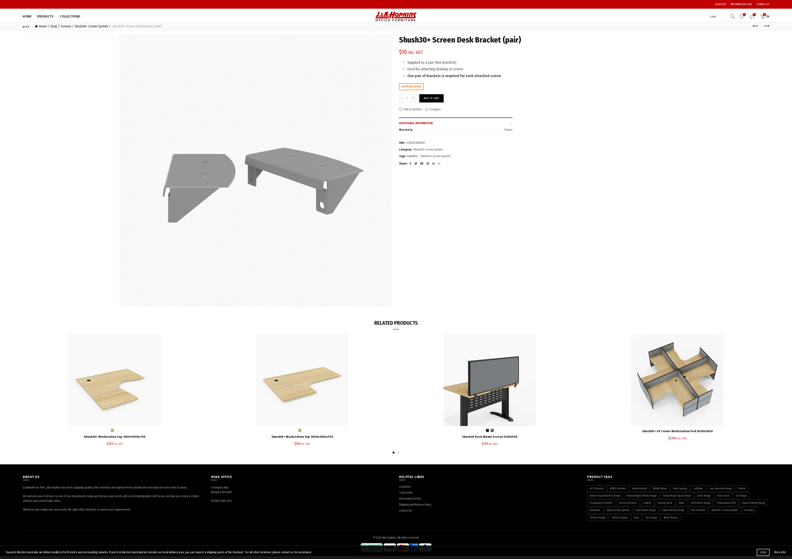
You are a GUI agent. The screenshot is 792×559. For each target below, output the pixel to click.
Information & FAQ (741, 4)
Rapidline (412, 156)
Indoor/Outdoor (628, 502)
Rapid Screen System (618, 510)
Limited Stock (665, 502)
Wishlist (744, 14)
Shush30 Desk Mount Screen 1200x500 (489, 437)
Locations (720, 4)
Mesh (681, 502)
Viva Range (651, 517)
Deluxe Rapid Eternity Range (605, 495)
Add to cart (431, 98)
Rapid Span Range (646, 510)
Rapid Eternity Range (753, 502)
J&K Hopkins (389, 537)
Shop (53, 26)
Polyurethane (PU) (726, 502)
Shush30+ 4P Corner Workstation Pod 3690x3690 (677, 431)
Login (713, 16)
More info (780, 552)
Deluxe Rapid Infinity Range (641, 495)
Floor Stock (723, 495)
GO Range (741, 495)
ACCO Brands (596, 488)
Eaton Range (704, 495)
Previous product (756, 26)
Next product (766, 26)
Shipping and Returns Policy (415, 504)
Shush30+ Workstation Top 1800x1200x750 (302, 437)
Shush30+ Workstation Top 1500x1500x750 (114, 437)
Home (27, 16)
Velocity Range (620, 517)
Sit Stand (749, 510)
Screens (66, 26)
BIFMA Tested (660, 488)
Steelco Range (597, 517)
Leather (647, 502)
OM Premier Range (700, 502)
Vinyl (636, 517)
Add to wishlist (413, 109)
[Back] (26, 26)
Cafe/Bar (698, 488)
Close (763, 552)
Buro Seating (680, 488)
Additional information (416, 123)
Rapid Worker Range (673, 510)
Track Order (406, 492)
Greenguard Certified (601, 502)
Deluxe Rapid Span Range (677, 495)
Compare (754, 14)
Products (45, 16)
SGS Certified (698, 510)
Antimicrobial (639, 488)
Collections (70, 16)
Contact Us (763, 4)
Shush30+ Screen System (91, 26)
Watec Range (671, 517)
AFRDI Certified (618, 488)
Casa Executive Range (720, 488)
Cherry (741, 488)
